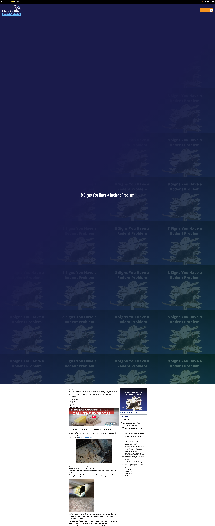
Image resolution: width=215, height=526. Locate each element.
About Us (76, 10)
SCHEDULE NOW (205, 10)
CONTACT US (129, 469)
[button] (27, 10)
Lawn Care (62, 10)
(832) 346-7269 (209, 2)
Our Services (129, 473)
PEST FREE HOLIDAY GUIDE (86, 437)
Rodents (47, 10)
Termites (34, 10)
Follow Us (128, 475)
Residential (26, 10)
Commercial (54, 10)
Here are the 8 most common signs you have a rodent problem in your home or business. (133, 422)
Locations (69, 10)
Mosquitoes (40, 10)
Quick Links (129, 471)
